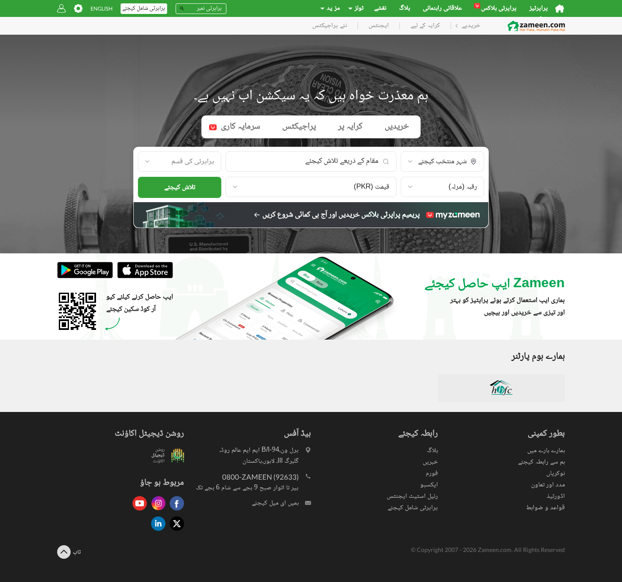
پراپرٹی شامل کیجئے (413, 507)
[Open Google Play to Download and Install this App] (85, 277)
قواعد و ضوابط (545, 507)
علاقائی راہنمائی (442, 8)
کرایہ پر (350, 126)
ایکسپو (429, 485)
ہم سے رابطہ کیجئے (541, 462)
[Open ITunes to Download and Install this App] (143, 277)
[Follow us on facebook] (174, 511)
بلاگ (404, 8)
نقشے (380, 8)
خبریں (430, 462)
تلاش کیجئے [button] (179, 187)
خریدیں (397, 126)
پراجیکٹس (299, 126)
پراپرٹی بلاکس (496, 8)
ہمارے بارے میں (546, 450)
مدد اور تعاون (548, 485)
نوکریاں (555, 473)
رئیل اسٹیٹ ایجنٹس (412, 496)
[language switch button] (101, 8)
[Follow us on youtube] (137, 511)
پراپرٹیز (538, 8)
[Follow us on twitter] (174, 531)
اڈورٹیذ (556, 496)
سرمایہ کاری (235, 126)
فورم (432, 473)
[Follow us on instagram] (156, 511)
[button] (442, 161)
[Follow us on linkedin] (156, 531)
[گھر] (559, 8)
